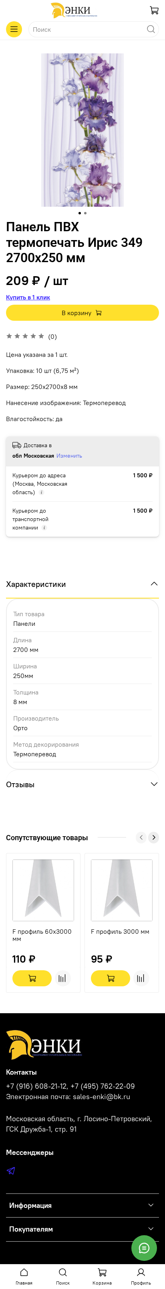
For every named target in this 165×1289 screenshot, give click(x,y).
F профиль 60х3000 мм (42, 935)
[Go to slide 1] (79, 213)
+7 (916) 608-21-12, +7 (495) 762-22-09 (70, 1086)
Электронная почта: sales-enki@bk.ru (68, 1096)
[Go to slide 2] (85, 213)
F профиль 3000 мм (120, 931)
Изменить (69, 455)
